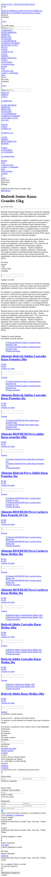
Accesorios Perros (7, 156)
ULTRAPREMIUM (8, 114)
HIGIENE (5, 13)
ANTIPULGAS (7, 133)
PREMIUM (5, 107)
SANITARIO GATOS (9, 118)
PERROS (13, 11)
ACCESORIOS (15, 13)
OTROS (4, 127)
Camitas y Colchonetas (9, 167)
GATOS (20, 11)
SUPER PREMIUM (8, 105)
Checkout (4, 856)
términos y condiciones (15, 815)
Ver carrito (5, 845)
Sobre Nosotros (28, 13)
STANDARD (6, 112)
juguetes (4, 161)
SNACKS (28, 11)
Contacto (37, 13)
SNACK (4, 124)
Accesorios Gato (7, 165)
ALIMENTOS (6, 101)
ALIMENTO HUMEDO (10, 116)
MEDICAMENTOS (8, 141)
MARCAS (5, 11)
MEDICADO (6, 109)
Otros (3, 163)
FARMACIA (37, 11)
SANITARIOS (6, 150)
